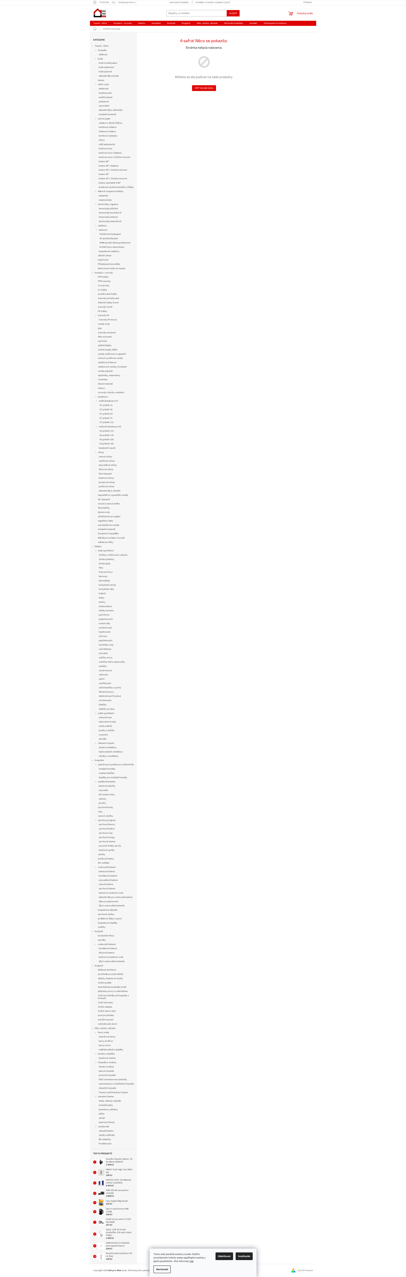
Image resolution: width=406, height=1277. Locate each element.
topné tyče (103, 259)
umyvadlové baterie (108, 880)
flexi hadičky (104, 508)
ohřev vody (103, 84)
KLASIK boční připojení (110, 234)
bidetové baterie (107, 871)
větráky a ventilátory (109, 756)
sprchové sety (106, 833)
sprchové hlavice (107, 824)
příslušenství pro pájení (109, 516)
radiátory (102, 225)
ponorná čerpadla (107, 1075)
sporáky (103, 739)
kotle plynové (105, 71)
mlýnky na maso (106, 610)
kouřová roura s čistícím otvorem (114, 157)
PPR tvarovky (104, 281)
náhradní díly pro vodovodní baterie (116, 897)
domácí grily (104, 563)
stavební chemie (106, 1096)
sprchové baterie (107, 888)
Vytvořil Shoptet (305, 1270)
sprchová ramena (107, 841)
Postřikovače (105, 1143)
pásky (101, 1113)
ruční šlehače (105, 649)
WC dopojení (104, 499)
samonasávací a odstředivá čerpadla (116, 1083)
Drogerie (99, 965)
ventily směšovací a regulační (112, 354)
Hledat (233, 13)
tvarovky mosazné (107, 332)
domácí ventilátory (108, 747)
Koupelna (99, 760)
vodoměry (103, 379)
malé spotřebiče (106, 550)
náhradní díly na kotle (109, 76)
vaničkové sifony (107, 461)
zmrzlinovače (105, 700)
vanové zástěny (105, 816)
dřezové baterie (106, 952)
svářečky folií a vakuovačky (112, 662)
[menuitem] (100, 23)
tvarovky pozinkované (108, 298)
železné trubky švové (108, 302)
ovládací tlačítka (106, 773)
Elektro (98, 546)
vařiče (102, 679)
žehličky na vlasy (107, 709)
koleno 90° (104, 161)
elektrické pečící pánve (110, 696)
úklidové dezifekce (107, 969)
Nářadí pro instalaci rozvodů (111, 538)
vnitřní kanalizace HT (108, 401)
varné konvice (105, 670)
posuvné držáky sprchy (110, 845)
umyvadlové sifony (108, 465)
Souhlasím (244, 1256)
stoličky (101, 927)
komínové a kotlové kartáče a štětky (116, 187)
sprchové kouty (105, 807)
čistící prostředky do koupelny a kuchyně (113, 997)
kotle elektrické (106, 67)
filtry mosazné (105, 336)
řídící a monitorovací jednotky (113, 1079)
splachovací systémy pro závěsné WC (116, 764)
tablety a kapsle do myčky (110, 978)
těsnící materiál (105, 383)
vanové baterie (106, 884)
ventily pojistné (105, 371)
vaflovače (103, 674)
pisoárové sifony (107, 482)
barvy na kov (105, 1045)
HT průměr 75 (106, 418)
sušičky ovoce (105, 657)
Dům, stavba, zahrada (105, 1028)
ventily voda (104, 324)
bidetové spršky (107, 850)
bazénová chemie (107, 1058)
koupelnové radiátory (109, 251)
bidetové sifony (106, 478)
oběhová (103, 54)
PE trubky (102, 311)
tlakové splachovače (109, 901)
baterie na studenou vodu (111, 893)
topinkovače (105, 632)
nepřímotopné (105, 97)
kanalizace (103, 396)
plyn (100, 328)
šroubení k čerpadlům (108, 533)
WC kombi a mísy (107, 794)
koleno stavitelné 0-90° (110, 183)
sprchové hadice (107, 828)
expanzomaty (105, 200)
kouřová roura (105, 148)
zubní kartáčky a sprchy (110, 687)
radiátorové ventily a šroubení (112, 366)
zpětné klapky (105, 345)
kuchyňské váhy (106, 589)
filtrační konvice (106, 692)
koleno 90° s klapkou (109, 165)
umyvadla (103, 790)
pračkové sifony (106, 486)
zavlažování (103, 1126)
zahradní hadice (106, 1131)
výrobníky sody (106, 644)
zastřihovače (105, 683)
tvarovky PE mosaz (108, 319)
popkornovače (106, 619)
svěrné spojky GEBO (107, 349)
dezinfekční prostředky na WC (112, 987)
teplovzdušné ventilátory (111, 751)
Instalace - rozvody (104, 272)
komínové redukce (108, 127)
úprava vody (104, 512)
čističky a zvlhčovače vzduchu (113, 555)
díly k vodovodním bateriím (112, 905)
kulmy (101, 597)
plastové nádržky (107, 786)
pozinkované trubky (107, 294)
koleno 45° (104, 174)
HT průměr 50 (106, 414)
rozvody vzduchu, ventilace (111, 392)
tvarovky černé (105, 307)
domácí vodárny (106, 1066)
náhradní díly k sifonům (109, 490)
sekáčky (103, 666)
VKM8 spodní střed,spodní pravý (115, 242)
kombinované (105, 93)
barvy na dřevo (106, 1041)
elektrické (103, 88)
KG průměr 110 (107, 431)
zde (192, 1261)
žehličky (103, 704)
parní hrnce (104, 614)
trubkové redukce (107, 131)
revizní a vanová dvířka (109, 503)
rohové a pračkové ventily (110, 358)
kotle (100, 58)
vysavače (103, 734)
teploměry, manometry (109, 375)
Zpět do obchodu (204, 88)
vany (100, 811)
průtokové (104, 101)
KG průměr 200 (107, 443)
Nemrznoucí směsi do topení (111, 268)
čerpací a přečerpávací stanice (113, 1092)
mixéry (102, 602)
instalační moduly (107, 769)
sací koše (102, 341)
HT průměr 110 (107, 422)
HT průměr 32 (106, 405)
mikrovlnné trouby (107, 721)
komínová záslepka (108, 135)
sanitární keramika (106, 781)
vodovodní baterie (107, 867)
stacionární (104, 105)
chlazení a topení (106, 743)
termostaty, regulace (108, 204)
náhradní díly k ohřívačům (111, 110)
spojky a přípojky (107, 1135)
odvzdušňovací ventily (108, 525)
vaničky (101, 854)
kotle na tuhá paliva (108, 63)
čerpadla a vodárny (107, 1062)
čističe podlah (104, 982)
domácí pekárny (106, 559)
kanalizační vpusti (107, 448)
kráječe (102, 593)
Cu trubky (102, 289)
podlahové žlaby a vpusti (110, 918)
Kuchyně (99, 931)
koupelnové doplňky (107, 923)
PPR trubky (103, 277)
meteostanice (105, 606)
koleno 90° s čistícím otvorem (113, 170)
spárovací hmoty (107, 1122)
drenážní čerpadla (107, 1088)
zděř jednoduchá (107, 144)
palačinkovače (105, 640)
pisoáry (102, 803)
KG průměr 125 (107, 435)
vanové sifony (105, 456)
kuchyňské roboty (107, 585)
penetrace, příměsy (108, 1109)
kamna (101, 80)
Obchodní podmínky (179, 2)
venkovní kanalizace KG (110, 426)
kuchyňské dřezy (106, 935)
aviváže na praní (105, 1019)
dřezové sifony (106, 469)
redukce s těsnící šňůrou (110, 123)
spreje (102, 1118)
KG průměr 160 (107, 439)
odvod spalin (104, 118)
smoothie (103, 653)
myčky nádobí (105, 726)
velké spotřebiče (106, 713)
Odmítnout (224, 1256)
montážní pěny (106, 1105)
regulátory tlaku (105, 520)
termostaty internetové (110, 221)
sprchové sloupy (107, 837)
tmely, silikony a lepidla (110, 1101)
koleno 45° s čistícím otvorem (113, 178)
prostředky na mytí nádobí (110, 974)
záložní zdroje (104, 255)
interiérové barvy (107, 1036)
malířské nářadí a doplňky (111, 1049)
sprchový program (107, 820)
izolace (101, 388)
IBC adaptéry (105, 1139)
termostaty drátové (108, 217)
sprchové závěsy (106, 914)
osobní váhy (104, 623)
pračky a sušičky (107, 730)
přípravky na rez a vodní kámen (113, 991)
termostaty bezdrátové (110, 212)
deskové (103, 230)
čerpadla (102, 50)
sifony (101, 452)
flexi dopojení (105, 473)
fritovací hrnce (106, 572)
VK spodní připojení (109, 238)
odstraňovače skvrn (107, 1024)
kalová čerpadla (106, 1071)
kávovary (103, 576)
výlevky (102, 799)
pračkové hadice (106, 858)
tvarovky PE (103, 315)
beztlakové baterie (108, 875)
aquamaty (103, 195)
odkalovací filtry (105, 542)
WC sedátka (103, 863)
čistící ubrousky (105, 1002)
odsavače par (105, 717)
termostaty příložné (108, 208)
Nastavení (162, 1269)
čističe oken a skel (107, 1011)
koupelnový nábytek (107, 910)
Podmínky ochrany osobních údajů (212, 2)
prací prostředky (106, 1015)
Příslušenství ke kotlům (109, 264)
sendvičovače (105, 627)
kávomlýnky (104, 580)
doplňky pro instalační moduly (113, 777)
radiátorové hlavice (107, 362)
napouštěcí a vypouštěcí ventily (113, 495)
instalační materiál (107, 114)
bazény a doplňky (106, 1053)
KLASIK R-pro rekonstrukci (112, 247)
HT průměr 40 (106, 409)
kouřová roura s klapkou (110, 153)
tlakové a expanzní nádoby (110, 191)
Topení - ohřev (102, 46)
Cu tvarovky (103, 285)
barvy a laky (103, 1032)
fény (101, 567)
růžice (102, 140)
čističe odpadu (105, 1007)
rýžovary (103, 636)
